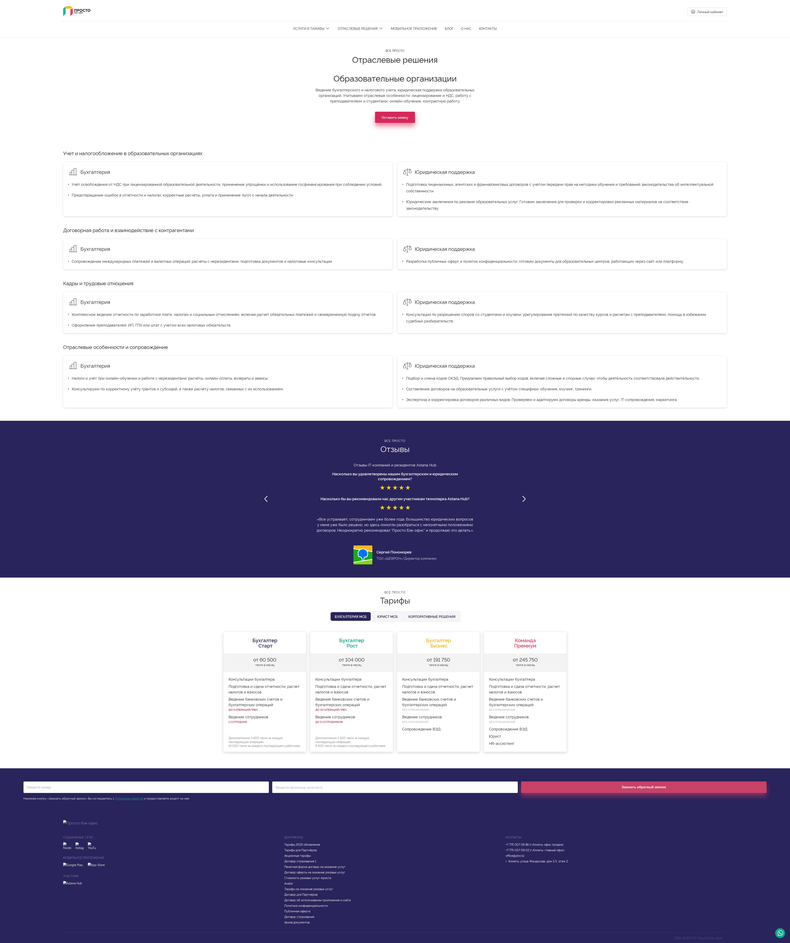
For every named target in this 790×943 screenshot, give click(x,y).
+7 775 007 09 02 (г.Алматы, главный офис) (535, 850)
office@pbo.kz (515, 855)
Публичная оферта (297, 911)
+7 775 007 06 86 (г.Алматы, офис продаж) (534, 844)
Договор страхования (299, 917)
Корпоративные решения (431, 616)
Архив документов (297, 922)
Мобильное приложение (414, 28)
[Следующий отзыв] (524, 499)
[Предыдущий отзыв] (266, 499)
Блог (449, 28)
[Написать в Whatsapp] (780, 933)
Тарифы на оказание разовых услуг (308, 889)
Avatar (288, 883)
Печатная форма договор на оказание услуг (314, 867)
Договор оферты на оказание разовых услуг (314, 872)
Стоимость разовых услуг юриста (307, 878)
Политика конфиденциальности (306, 905)
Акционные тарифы (297, 855)
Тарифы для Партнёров (300, 850)
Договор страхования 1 (300, 861)
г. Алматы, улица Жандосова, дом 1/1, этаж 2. (537, 861)
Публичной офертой (129, 798)
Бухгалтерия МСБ (351, 616)
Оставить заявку (395, 117)
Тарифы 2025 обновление (302, 844)
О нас (466, 28)
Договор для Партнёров (300, 894)
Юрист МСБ (387, 616)
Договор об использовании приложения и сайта (317, 900)
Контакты (488, 28)
